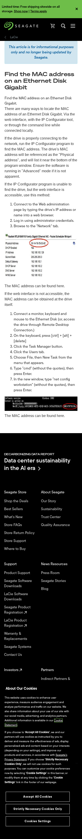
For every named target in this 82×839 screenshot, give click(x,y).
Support (11, 564)
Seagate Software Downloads (18, 583)
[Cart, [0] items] (53, 26)
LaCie (14, 37)
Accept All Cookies (37, 796)
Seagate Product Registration (17, 610)
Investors (11, 670)
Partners (48, 670)
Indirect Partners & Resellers (55, 681)
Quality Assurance (56, 525)
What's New (13, 517)
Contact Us (13, 654)
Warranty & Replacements (16, 636)
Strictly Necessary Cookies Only (37, 809)
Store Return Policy (20, 533)
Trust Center (51, 517)
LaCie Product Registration (15, 623)
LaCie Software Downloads (16, 597)
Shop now (21, 11)
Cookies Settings (38, 821)
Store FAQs (13, 525)
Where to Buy (15, 549)
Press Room (51, 573)
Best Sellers (14, 509)
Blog (45, 589)
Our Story (49, 501)
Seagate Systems (18, 646)
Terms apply (38, 11)
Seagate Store (15, 492)
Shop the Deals (17, 501)
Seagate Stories (54, 581)
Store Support (15, 541)
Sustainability (52, 509)
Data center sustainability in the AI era (37, 464)
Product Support (17, 573)
